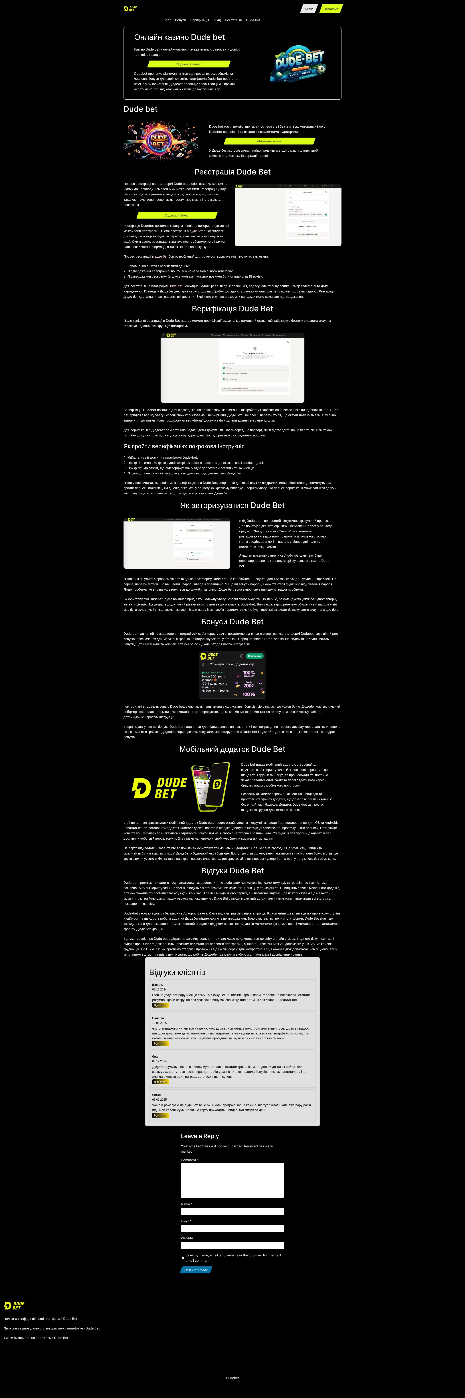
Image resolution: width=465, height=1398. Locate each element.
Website (187, 1238)
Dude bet (176, 286)
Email (186, 1221)
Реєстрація (331, 9)
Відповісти (160, 1005)
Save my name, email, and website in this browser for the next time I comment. (233, 1257)
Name (187, 1204)
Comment (190, 1160)
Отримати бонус (189, 64)
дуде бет (196, 231)
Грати (308, 9)
